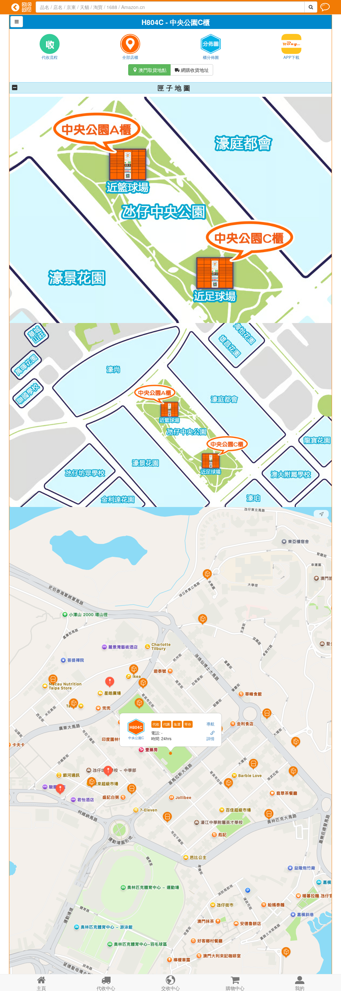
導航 (210, 724)
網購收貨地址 (192, 70)
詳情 (210, 738)
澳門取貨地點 (150, 70)
